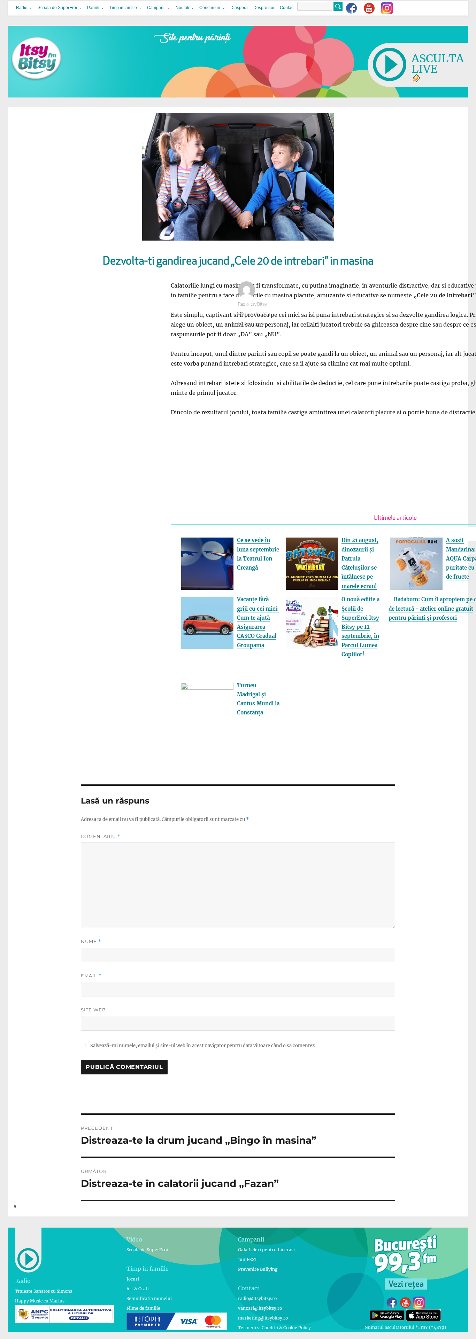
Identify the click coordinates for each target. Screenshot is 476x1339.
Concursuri (209, 7)
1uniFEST (247, 1259)
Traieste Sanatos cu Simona (43, 1291)
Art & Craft (137, 1288)
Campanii (156, 7)
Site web (93, 1009)
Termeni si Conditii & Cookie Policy (274, 1327)
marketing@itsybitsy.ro (263, 1318)
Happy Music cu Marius (39, 1300)
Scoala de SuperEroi (57, 7)
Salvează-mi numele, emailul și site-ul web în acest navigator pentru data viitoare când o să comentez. (203, 1046)
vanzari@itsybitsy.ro (260, 1308)
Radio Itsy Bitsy (252, 304)
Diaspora (239, 7)
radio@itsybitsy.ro (257, 1298)
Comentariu (101, 836)
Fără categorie (252, 324)
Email (91, 976)
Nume (91, 942)
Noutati (182, 7)
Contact (287, 7)
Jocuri (132, 1279)
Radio (22, 7)
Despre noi (263, 7)
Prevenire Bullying (257, 1269)
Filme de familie (143, 1308)
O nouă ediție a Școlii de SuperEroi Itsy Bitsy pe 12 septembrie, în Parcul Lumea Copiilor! (360, 627)
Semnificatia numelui (149, 1298)
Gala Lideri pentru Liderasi (266, 1249)
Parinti (93, 7)
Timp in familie (123, 7)
